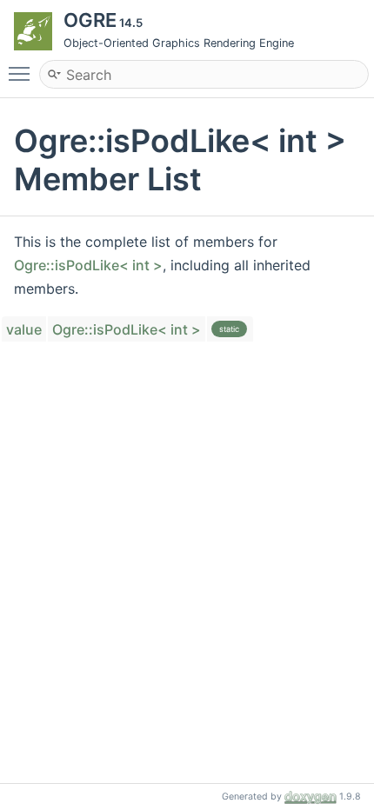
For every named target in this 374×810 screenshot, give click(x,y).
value (24, 329)
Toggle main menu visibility (22, 73)
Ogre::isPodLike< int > (88, 265)
